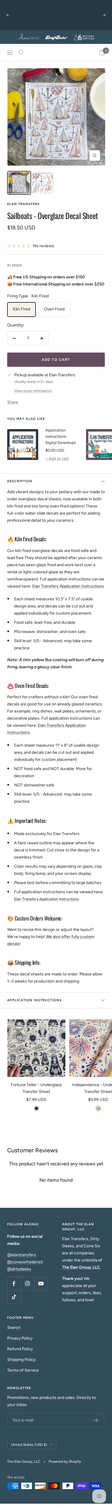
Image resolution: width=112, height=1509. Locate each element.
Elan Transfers (23, 204)
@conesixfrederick (25, 1261)
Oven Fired (54, 309)
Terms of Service (23, 1370)
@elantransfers (21, 1254)
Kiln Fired (21, 309)
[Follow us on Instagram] (27, 1283)
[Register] (95, 1420)
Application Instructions (34, 1000)
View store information (33, 391)
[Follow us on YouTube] (40, 1283)
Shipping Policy (21, 1359)
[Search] (21, 52)
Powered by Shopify (65, 1461)
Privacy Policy (20, 1338)
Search (14, 1327)
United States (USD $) (29, 1445)
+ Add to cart (57, 458)
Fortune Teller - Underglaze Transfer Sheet (36, 1088)
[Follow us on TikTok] (14, 1297)
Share (12, 402)
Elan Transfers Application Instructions (68, 586)
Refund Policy (20, 1348)
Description (19, 481)
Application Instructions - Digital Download (60, 436)
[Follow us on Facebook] (14, 1283)
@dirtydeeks (19, 1269)
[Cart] (102, 52)
